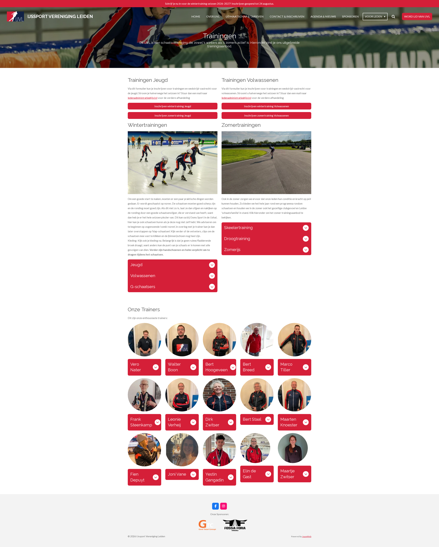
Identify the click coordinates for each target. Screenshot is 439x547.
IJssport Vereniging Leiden (60, 16)
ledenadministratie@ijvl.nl (142, 97)
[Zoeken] (393, 16)
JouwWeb (306, 536)
